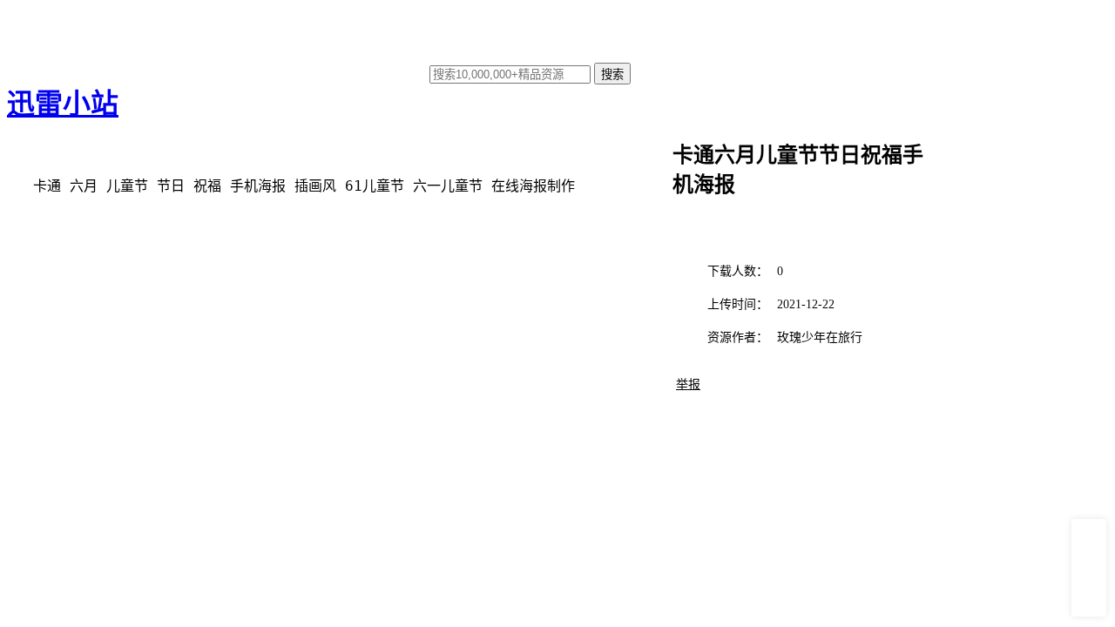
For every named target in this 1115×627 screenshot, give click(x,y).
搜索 (612, 74)
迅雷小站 (62, 103)
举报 (688, 384)
